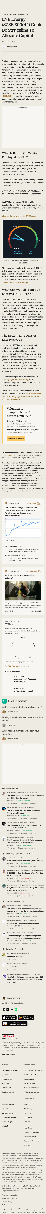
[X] (8, 1009)
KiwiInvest (10, 933)
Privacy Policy (7, 1202)
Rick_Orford (11, 793)
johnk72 (9, 974)
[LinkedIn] (4, 1009)
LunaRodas (10, 870)
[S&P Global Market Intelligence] (9, 1036)
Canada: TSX (6, 1088)
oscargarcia (10, 905)
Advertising (28, 1109)
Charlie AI (27, 1145)
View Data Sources (8, 1054)
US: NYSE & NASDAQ (10, 1070)
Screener (5, 1109)
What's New (6, 1126)
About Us (27, 1113)
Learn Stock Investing (31, 1132)
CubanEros (10, 920)
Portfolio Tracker (8, 1104)
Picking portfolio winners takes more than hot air (22, 719)
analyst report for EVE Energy (15, 282)
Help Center (28, 1128)
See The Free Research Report (17, 666)
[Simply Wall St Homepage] (12, 998)
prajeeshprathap (12, 885)
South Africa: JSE (8, 1092)
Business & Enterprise (32, 1141)
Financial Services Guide (10, 1195)
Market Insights (7, 1122)
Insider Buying (29, 1079)
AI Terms (5, 1205)
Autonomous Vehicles (31, 1088)
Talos (9, 822)
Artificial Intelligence (31, 1092)
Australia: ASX (7, 1079)
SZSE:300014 (9, 96)
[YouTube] (12, 1009)
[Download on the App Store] (9, 1017)
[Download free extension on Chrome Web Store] (14, 1024)
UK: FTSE (5, 1075)
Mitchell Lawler (12, 712)
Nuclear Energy (29, 1083)
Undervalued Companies (33, 1070)
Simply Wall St (12, 47)
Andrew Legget (12, 725)
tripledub (10, 807)
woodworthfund (12, 858)
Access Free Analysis (16, 438)
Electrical (12, 14)
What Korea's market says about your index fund (20, 732)
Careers (27, 1122)
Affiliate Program (30, 1136)
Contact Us (28, 1117)
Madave (9, 964)
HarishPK (10, 953)
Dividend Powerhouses (32, 1075)
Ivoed (9, 837)
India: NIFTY (6, 1083)
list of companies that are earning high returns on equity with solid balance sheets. (21, 396)
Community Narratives (10, 1117)
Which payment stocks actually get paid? (22, 707)
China (4, 14)
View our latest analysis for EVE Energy (19, 216)
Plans (26, 1104)
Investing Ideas (7, 1113)
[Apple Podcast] (20, 1009)
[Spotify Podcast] (16, 1009)
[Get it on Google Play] (26, 1017)
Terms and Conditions (9, 1198)
